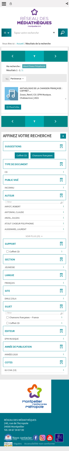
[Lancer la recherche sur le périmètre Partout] (63, 33)
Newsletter (27, 439)
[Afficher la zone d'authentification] (11, 3)
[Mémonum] (8, 446)
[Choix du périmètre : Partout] (7, 33)
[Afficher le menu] (4, 4)
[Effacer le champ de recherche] (54, 33)
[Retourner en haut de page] (63, 136)
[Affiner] (34, 56)
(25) (33, 236)
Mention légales (13, 443)
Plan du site (10, 439)
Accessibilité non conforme (39, 443)
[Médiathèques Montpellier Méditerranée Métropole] (34, 18)
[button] (67, 3)
